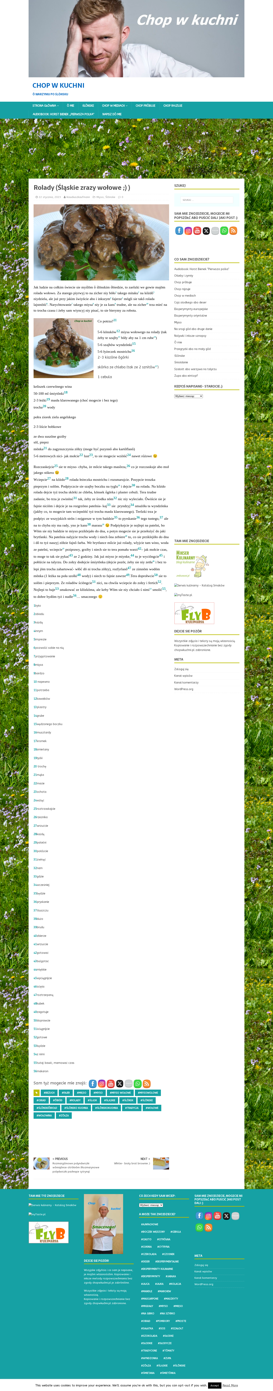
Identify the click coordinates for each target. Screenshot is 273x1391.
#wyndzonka (149, 1358)
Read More (230, 1385)
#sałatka (147, 1328)
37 (161, 517)
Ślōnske (88, 105)
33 (109, 505)
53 (57, 589)
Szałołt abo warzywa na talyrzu (195, 369)
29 (35, 842)
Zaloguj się (181, 669)
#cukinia (146, 1246)
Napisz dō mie (112, 114)
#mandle (146, 1291)
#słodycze (164, 1343)
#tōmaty (168, 1350)
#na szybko (167, 1313)
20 (44, 406)
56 (75, 595)
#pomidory (163, 1321)
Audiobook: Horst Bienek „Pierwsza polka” (63, 114)
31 (75, 498)
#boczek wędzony (153, 1231)
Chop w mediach (113, 105)
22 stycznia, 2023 (50, 197)
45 (161, 555)
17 (35, 741)
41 (35, 944)
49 (128, 575)
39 (35, 927)
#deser (145, 1261)
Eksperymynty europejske (191, 309)
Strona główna (44, 105)
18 (66, 392)
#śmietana (147, 1373)
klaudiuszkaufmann (78, 197)
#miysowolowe (148, 1092)
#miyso (98, 1092)
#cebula (175, 1231)
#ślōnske (146, 1100)
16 (133, 351)
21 (45, 448)
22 (81, 455)
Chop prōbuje (145, 105)
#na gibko (147, 1313)
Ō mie (70, 105)
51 (94, 582)
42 (139, 548)
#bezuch (49, 1092)
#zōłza (64, 1115)
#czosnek (168, 1254)
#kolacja (175, 1284)
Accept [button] (214, 1385)
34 (132, 505)
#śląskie (109, 1100)
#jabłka (171, 1276)
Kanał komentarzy (186, 682)
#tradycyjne (149, 1350)
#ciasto (146, 1239)
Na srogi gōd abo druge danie (193, 329)
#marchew (164, 1291)
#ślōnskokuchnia (106, 1108)
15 (134, 344)
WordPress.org (183, 689)
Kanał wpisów (183, 676)
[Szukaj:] (206, 200)
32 (115, 498)
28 (67, 478)
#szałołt (177, 1328)
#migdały (147, 1306)
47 (129, 568)
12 (118, 331)
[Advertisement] (136, 149)
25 (56, 466)
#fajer (66, 1092)
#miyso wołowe (120, 1092)
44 (132, 555)
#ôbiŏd (57, 1100)
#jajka (159, 1284)
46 (35, 986)
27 (49, 478)
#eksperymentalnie (167, 1261)
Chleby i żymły (183, 275)
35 (116, 517)
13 (35, 707)
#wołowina (44, 1115)
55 (164, 589)
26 (128, 466)
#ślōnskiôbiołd (47, 1108)
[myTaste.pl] (183, 595)
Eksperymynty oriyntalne (190, 315)
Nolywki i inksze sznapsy (190, 336)
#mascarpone (149, 1298)
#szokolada (149, 1335)
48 (79, 575)
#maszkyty (171, 1298)
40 (35, 936)
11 (115, 320)
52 (159, 582)
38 (89, 524)
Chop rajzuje (172, 105)
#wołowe (152, 1108)
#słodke (168, 1335)
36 (138, 517)
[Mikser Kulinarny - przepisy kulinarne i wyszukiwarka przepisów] (192, 576)
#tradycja (131, 1108)
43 (71, 555)
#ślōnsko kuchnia (76, 1108)
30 (133, 485)
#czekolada (148, 1254)
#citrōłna (163, 1239)
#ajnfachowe (149, 1224)
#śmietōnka (167, 1373)
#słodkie (146, 1343)
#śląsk (92, 1100)
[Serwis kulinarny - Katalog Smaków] (199, 585)
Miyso (100, 197)
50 (156, 575)
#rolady (75, 1100)
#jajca (145, 1284)
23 (91, 455)
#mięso (81, 1092)
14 (35, 715)
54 (35, 1054)
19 (48, 399)
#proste (180, 1321)
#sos (162, 1328)
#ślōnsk (127, 1100)
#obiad (41, 1100)
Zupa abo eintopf (186, 376)
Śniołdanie (181, 362)
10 (35, 682)
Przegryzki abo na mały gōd (192, 349)
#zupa (167, 1358)
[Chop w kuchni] (136, 75)
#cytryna (163, 1246)
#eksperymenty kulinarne (157, 1269)
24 (129, 455)
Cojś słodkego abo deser (190, 302)
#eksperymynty (150, 1276)
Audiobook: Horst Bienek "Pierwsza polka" (201, 269)
